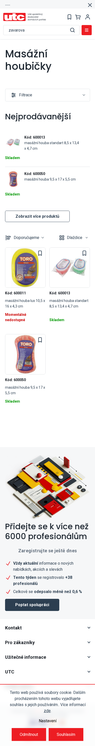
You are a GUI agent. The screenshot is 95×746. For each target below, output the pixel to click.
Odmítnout (29, 734)
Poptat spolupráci (32, 604)
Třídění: (26, 237)
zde (47, 710)
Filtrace (25, 95)
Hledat (72, 30)
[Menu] (87, 30)
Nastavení (47, 720)
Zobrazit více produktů (37, 216)
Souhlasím (66, 734)
